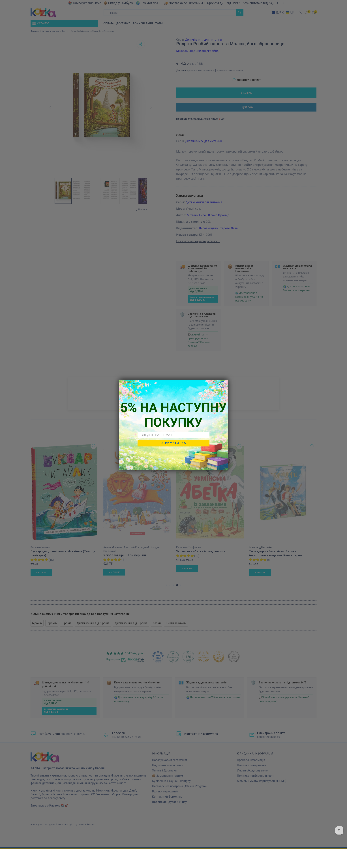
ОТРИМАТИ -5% (173, 443)
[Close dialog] (223, 384)
